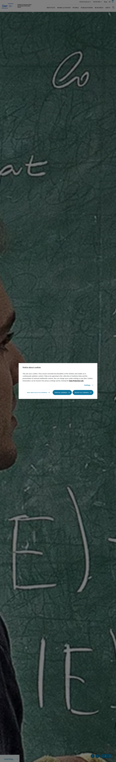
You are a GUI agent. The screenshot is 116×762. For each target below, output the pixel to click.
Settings (87, 385)
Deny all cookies (61, 392)
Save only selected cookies (37, 392)
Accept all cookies (82, 392)
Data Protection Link (76, 381)
